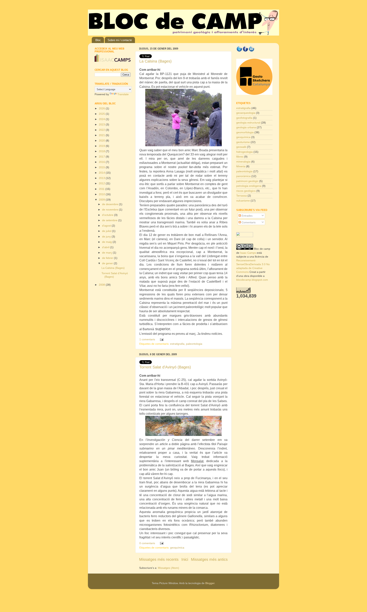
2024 (102, 119)
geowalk (241, 146)
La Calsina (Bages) (155, 61)
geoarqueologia (245, 112)
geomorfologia (245, 132)
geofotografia (244, 117)
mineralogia (243, 161)
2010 (102, 194)
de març (107, 252)
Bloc (98, 40)
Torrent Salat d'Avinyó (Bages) (165, 367)
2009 (102, 199)
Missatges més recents (159, 559)
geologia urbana (246, 127)
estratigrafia (177, 343)
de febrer (108, 257)
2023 (102, 124)
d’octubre (108, 214)
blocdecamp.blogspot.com (252, 279)
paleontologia (194, 343)
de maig (107, 241)
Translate (123, 94)
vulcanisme (243, 200)
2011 (102, 188)
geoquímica (177, 547)
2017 (102, 156)
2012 (102, 183)
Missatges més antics (209, 559)
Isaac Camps (248, 252)
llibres (239, 156)
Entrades (247, 215)
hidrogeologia (244, 151)
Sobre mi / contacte (120, 40)
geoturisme (243, 142)
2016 (102, 161)
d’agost (107, 225)
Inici (184, 559)
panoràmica (243, 176)
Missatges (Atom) (168, 567)
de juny (107, 236)
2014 (102, 172)
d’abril (106, 247)
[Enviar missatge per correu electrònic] (160, 339)
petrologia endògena (248, 185)
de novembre (110, 209)
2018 (102, 151)
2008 (102, 284)
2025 (102, 113)
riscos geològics (246, 190)
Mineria (240, 166)
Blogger (209, 583)
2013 (102, 178)
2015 (102, 167)
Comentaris (248, 222)
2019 (102, 145)
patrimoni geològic (247, 181)
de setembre (110, 220)
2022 (102, 129)
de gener (108, 263)
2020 (102, 140)
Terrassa (241, 195)
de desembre (110, 204)
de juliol (107, 230)
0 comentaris (147, 543)
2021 (102, 135)
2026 (102, 108)
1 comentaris (147, 339)
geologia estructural (248, 122)
